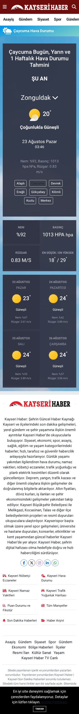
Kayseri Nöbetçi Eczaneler (17, 578)
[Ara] (74, 7)
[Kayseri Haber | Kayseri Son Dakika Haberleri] (39, 7)
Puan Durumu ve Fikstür (17, 608)
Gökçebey (38, 192)
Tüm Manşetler (56, 605)
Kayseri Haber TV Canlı (39, 658)
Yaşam (59, 653)
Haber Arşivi (55, 620)
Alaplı (21, 183)
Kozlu (30, 200)
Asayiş (8, 19)
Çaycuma (37, 183)
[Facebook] (23, 562)
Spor (58, 19)
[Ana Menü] (5, 7)
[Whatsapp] (55, 562)
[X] (31, 562)
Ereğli (21, 192)
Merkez (46, 200)
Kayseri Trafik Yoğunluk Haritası (53, 593)
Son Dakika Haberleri (22, 620)
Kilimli (56, 192)
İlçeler (61, 647)
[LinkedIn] (47, 562)
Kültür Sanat (41, 653)
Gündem (25, 19)
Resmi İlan (21, 653)
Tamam (39, 708)
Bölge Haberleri (40, 647)
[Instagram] (39, 562)
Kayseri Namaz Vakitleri (16, 593)
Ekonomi (19, 647)
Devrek (56, 183)
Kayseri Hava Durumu (53, 578)
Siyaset (43, 19)
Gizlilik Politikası (54, 702)
